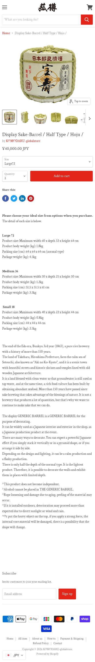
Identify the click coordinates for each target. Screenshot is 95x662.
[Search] (87, 20)
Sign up (67, 593)
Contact (57, 643)
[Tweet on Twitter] (14, 198)
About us (37, 639)
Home (6, 33)
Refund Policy (41, 643)
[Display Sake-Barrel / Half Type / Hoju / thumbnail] (9, 117)
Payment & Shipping (72, 639)
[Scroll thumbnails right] (88, 117)
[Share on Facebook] (5, 198)
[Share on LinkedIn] (22, 198)
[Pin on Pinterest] (30, 198)
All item (22, 639)
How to (51, 639)
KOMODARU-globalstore (23, 141)
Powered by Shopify (47, 654)
